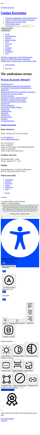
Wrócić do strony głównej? (15, 79)
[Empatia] (4, 113)
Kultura (7, 185)
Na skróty (8, 48)
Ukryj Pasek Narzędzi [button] (8, 266)
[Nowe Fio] (5, 103)
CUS (7, 53)
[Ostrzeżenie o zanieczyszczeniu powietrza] (16, 86)
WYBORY (9, 52)
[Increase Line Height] (4, 291)
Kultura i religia (10, 40)
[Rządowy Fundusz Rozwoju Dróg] (13, 100)
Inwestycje (8, 183)
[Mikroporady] (6, 111)
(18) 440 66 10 (8, 137)
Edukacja (8, 38)
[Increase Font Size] (4, 263)
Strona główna (10, 65)
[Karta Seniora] (6, 117)
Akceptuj (4, 420)
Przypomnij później (7, 419)
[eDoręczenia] (32, 18)
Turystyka (8, 44)
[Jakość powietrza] (7, 96)
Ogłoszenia (9, 187)
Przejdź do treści (6, 387)
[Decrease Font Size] (4, 271)
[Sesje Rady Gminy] (12, 24)
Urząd (7, 34)
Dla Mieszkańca (10, 36)
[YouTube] (22, 20)
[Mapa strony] (21, 22)
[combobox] (20, 210)
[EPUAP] (9, 20)
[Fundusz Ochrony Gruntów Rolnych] (14, 98)
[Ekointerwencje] (7, 84)
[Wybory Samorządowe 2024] (16, 18)
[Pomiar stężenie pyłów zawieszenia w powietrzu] (18, 92)
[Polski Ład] (5, 115)
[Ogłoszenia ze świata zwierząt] (12, 94)
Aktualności (9, 180)
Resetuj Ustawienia (8, 390)
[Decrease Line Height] (4, 299)
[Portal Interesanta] (7, 105)
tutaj (2, 415)
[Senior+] (4, 119)
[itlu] (17, 203)
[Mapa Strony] (10, 22)
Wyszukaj (8, 26)
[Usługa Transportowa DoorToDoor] (13, 101)
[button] (2, 218)
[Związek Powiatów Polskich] (11, 107)
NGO (7, 42)
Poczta (7, 193)
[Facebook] (30, 20)
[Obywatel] (5, 109)
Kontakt (8, 50)
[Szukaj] (33, 26)
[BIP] (15, 20)
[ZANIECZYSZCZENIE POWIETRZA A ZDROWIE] (20, 90)
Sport (7, 46)
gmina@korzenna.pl (12, 139)
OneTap (15, 262)
